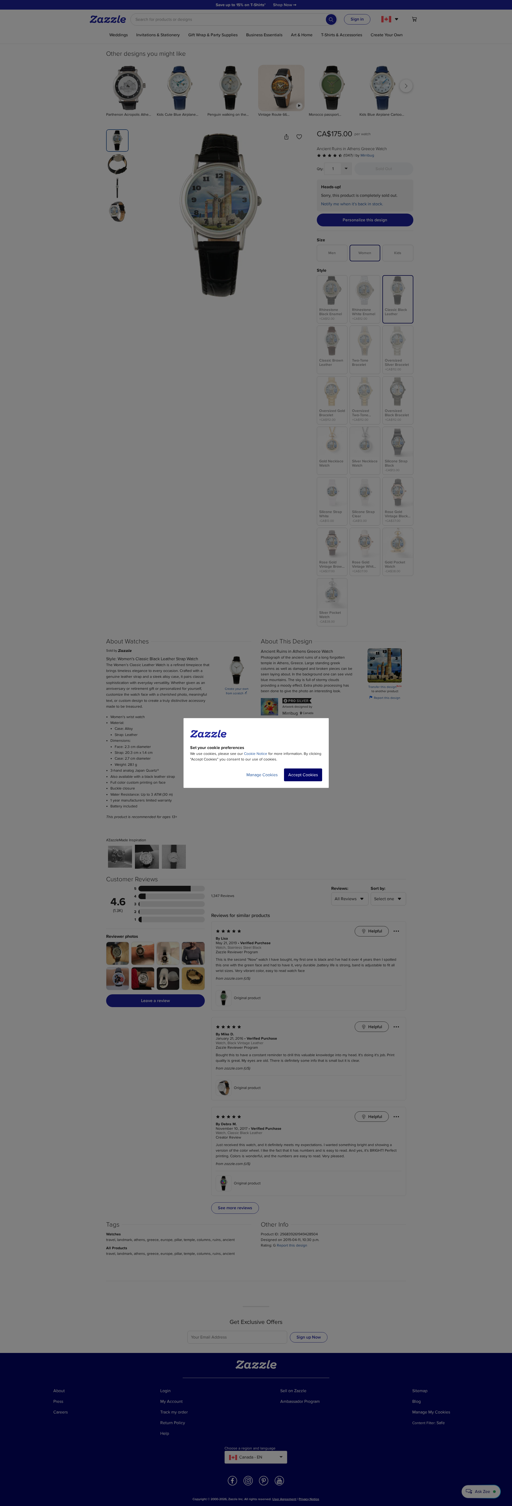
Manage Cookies (262, 775)
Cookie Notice (255, 753)
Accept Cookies (303, 775)
